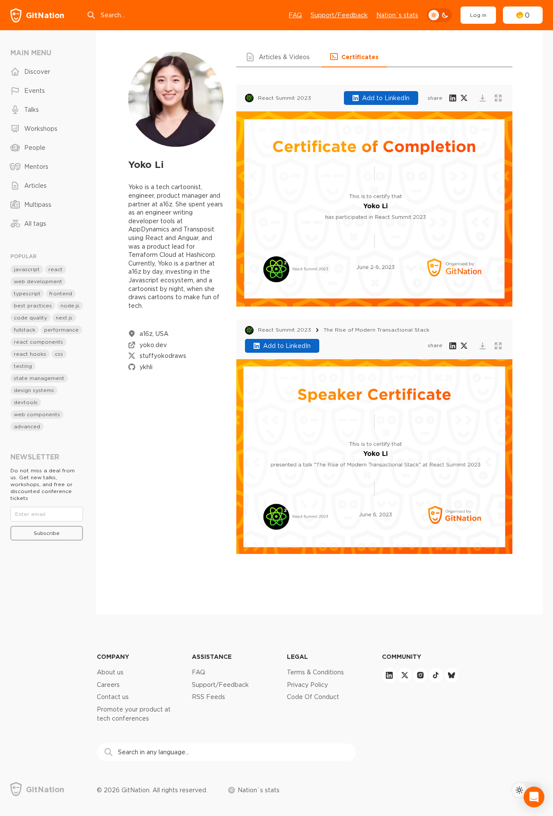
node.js (69, 305)
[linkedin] (389, 675)
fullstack (24, 329)
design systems (34, 390)
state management (39, 378)
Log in (478, 15)
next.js (64, 317)
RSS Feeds (208, 696)
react (55, 269)
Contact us (113, 696)
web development (38, 281)
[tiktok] (436, 675)
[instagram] (420, 675)
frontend (60, 293)
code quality (30, 317)
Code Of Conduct (313, 696)
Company (113, 656)
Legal (297, 656)
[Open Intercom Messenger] (534, 797)
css (59, 354)
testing (23, 366)
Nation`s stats (397, 15)
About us (110, 672)
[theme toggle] (439, 15)
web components (37, 414)
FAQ (295, 15)
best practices (33, 305)
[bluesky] (451, 675)
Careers (108, 684)
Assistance (212, 656)
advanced (27, 426)
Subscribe (47, 533)
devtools (26, 402)
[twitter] (404, 675)
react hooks (30, 354)
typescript (27, 293)
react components (38, 342)
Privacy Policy (307, 684)
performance (61, 329)
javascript (27, 269)
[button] (278, 56)
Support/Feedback (339, 15)
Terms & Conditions (315, 672)
